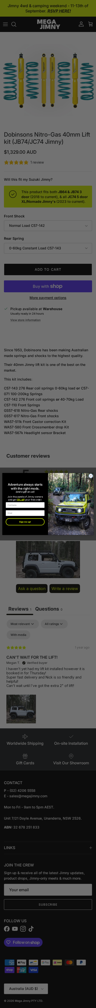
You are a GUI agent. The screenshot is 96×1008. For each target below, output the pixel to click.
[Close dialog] (91, 476)
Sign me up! (25, 522)
